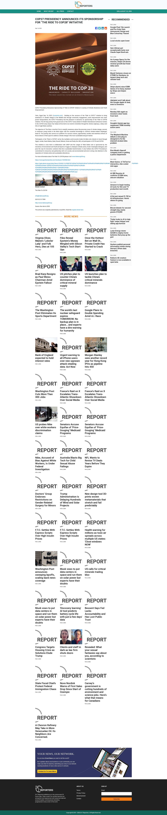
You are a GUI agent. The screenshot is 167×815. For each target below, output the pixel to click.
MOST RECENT (49, 11)
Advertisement (81, 796)
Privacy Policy (81, 793)
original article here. (78, 210)
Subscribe (117, 799)
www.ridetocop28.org (78, 156)
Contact (79, 798)
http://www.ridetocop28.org (43, 203)
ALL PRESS (60, 11)
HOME (39, 11)
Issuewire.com (57, 115)
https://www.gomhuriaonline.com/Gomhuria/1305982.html (52, 160)
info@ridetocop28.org (41, 196)
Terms (78, 790)
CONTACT (70, 11)
